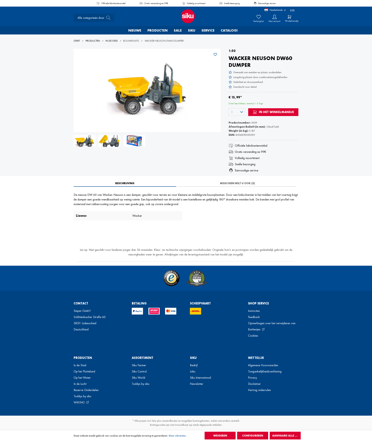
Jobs (192, 371)
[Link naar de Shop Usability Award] (196, 278)
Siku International (200, 378)
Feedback (254, 317)
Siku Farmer (139, 365)
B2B (292, 10)
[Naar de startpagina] (186, 16)
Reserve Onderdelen (86, 390)
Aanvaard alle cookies (286, 435)
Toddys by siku (82, 396)
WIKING (79, 402)
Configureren (252, 435)
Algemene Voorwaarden (263, 365)
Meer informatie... (178, 435)
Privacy (252, 378)
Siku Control (139, 371)
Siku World (138, 378)
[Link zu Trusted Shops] (171, 278)
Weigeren (220, 435)
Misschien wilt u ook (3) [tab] (237, 183)
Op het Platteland (84, 371)
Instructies (254, 311)
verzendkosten (170, 420)
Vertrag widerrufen (259, 390)
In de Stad (80, 365)
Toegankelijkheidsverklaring (265, 371)
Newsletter (196, 384)
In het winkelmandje (276, 112)
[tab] (125, 183)
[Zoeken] (107, 18)
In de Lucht (80, 384)
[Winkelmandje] (289, 17)
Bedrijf (194, 365)
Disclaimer (254, 384)
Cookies (253, 336)
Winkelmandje (291, 21)
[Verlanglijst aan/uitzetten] (215, 54)
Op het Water (82, 378)
